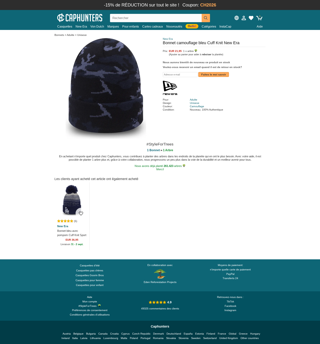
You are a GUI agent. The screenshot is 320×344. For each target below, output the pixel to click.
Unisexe (82, 34)
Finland (210, 333)
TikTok (230, 301)
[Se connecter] (244, 18)
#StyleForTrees (88, 305)
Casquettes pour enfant (90, 285)
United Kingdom (228, 338)
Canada (103, 333)
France (222, 333)
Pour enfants (130, 26)
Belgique (78, 333)
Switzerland (210, 338)
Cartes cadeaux (152, 26)
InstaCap (225, 26)
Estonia (199, 333)
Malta (124, 338)
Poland (134, 338)
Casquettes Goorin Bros (90, 275)
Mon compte (89, 301)
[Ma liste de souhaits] (251, 18)
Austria (67, 333)
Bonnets (59, 34)
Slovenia (184, 338)
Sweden (196, 338)
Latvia (83, 338)
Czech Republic (141, 333)
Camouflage (197, 106)
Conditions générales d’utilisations (90, 314)
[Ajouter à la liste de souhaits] (81, 213)
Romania (158, 338)
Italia (75, 338)
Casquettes (64, 26)
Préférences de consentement (89, 310)
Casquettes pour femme (90, 280)
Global (232, 333)
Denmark (158, 333)
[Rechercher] (206, 18)
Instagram (230, 310)
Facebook (230, 305)
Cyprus (125, 333)
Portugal (145, 338)
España (188, 333)
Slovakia (171, 338)
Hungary (255, 333)
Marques (113, 26)
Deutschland (173, 333)
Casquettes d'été (90, 265)
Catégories (209, 26)
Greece (243, 333)
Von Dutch (97, 26)
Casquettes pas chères (89, 270)
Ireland (65, 338)
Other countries (250, 338)
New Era (81, 26)
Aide (260, 26)
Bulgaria (91, 333)
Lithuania (95, 338)
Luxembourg (110, 338)
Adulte (70, 34)
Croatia (114, 333)
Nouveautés (174, 26)
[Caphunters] (89, 17)
